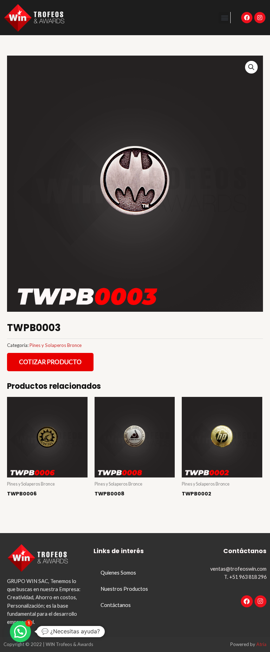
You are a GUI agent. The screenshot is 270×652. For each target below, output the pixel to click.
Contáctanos (116, 605)
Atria (261, 644)
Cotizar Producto (50, 362)
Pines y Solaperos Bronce (56, 345)
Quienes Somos (118, 573)
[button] (224, 18)
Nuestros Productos (124, 589)
